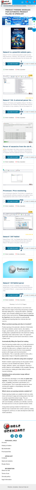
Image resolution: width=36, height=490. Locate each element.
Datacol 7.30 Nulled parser (13, 283)
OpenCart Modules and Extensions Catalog (14, 5)
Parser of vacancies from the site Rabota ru (18, 146)
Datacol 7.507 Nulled (11, 237)
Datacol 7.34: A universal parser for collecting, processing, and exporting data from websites (18, 100)
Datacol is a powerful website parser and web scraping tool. (18, 52)
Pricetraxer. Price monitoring (14, 191)
